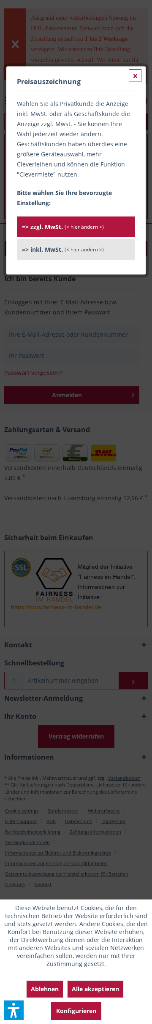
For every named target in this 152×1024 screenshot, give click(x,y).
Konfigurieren (76, 1011)
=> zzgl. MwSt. (63, 227)
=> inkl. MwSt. (63, 249)
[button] (14, 1010)
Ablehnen (45, 989)
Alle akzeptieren (95, 989)
